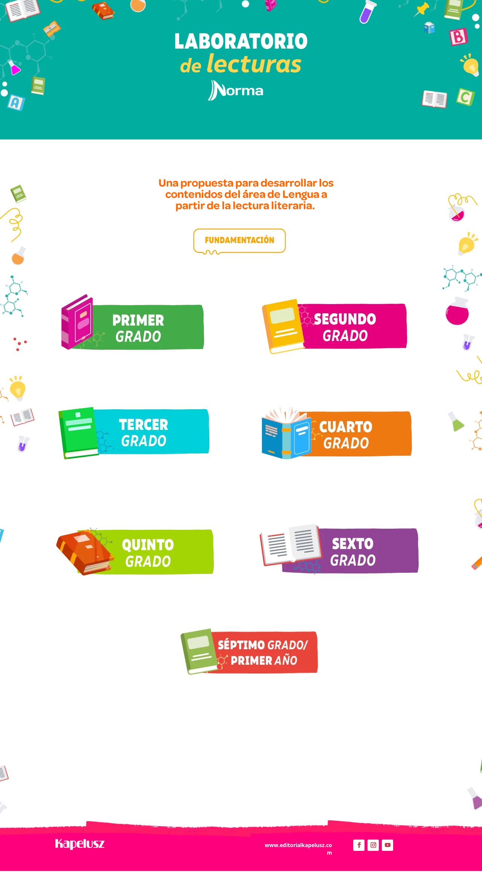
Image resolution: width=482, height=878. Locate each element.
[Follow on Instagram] (373, 845)
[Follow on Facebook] (359, 845)
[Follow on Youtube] (387, 845)
